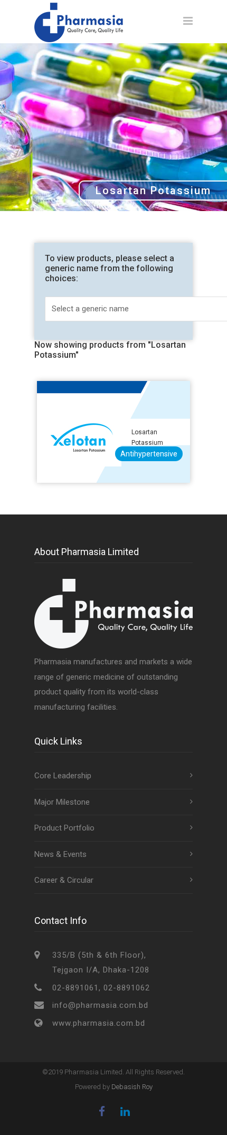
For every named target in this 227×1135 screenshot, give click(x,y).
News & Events (60, 854)
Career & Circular (63, 880)
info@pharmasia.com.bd (100, 1005)
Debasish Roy (132, 1087)
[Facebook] (101, 1111)
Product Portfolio (64, 828)
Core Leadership (62, 775)
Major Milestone (62, 802)
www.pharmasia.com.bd (98, 1023)
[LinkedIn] (125, 1111)
